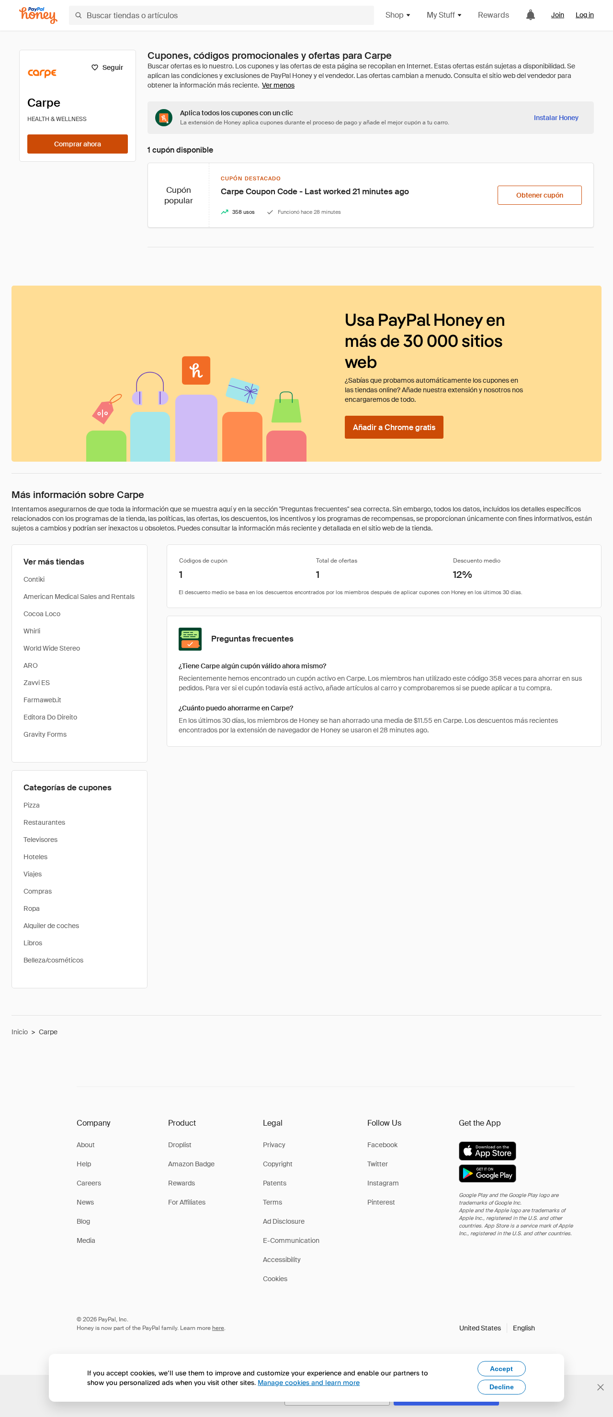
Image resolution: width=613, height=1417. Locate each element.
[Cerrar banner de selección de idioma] (600, 1387)
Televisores (40, 839)
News (85, 1202)
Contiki (34, 579)
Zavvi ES (36, 682)
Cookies (275, 1278)
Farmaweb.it (42, 700)
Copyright (278, 1164)
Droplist (180, 1144)
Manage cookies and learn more (309, 1382)
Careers (89, 1183)
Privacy (274, 1144)
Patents (274, 1183)
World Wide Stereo (51, 648)
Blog (83, 1221)
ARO (30, 665)
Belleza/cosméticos (53, 960)
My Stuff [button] (441, 15)
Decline (501, 1387)
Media (86, 1240)
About (86, 1144)
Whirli (31, 631)
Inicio (19, 1032)
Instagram (383, 1183)
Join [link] (557, 15)
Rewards (493, 15)
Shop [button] (395, 15)
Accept (501, 1369)
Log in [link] (585, 15)
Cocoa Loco (41, 613)
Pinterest (381, 1202)
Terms (272, 1202)
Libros (32, 943)
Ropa (31, 908)
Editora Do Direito (50, 717)
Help (84, 1164)
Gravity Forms (45, 734)
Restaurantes (44, 822)
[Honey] (38, 15)
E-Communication (291, 1240)
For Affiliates (186, 1202)
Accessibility (282, 1259)
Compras (37, 891)
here (218, 1328)
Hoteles (35, 856)
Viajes (32, 874)
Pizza (31, 805)
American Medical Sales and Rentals (79, 596)
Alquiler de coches (51, 925)
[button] (497, 1328)
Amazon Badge (191, 1164)
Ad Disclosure (284, 1221)
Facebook (382, 1144)
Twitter (377, 1164)
